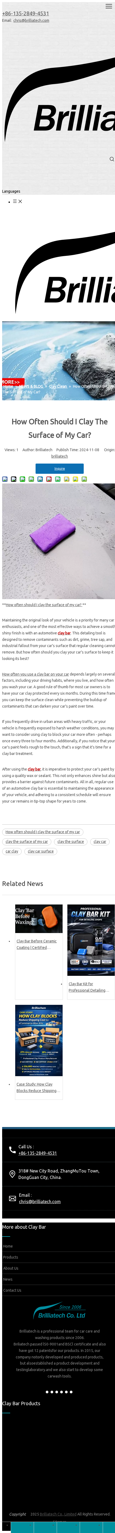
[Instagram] (66, 1392)
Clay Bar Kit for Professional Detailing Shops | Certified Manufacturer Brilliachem (90, 988)
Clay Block (57, 1460)
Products (10, 1257)
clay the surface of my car (27, 841)
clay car (100, 841)
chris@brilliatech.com (31, 20)
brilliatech (59, 456)
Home (7, 1246)
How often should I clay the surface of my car (43, 832)
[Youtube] (61, 1392)
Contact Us (11, 1290)
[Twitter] (56, 1392)
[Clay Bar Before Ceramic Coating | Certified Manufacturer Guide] (39, 919)
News (7, 1279)
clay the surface (70, 841)
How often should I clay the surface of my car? (44, 605)
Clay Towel (21, 1503)
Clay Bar (19, 1460)
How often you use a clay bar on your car (35, 674)
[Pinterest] (71, 1392)
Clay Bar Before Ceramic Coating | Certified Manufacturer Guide (37, 945)
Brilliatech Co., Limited (58, 1514)
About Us (10, 1268)
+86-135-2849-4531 (37, 1153)
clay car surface (41, 851)
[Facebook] (47, 1392)
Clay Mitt (56, 1503)
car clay (12, 851)
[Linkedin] (52, 1392)
